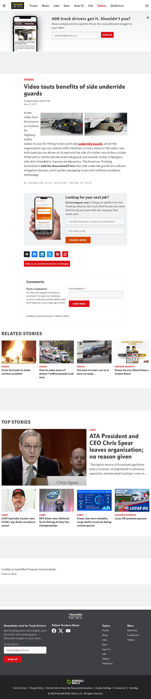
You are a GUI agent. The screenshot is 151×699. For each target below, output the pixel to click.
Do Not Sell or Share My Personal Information (69, 687)
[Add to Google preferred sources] (65, 254)
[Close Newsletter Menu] (148, 17)
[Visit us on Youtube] (68, 630)
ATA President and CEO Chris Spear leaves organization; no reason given (116, 446)
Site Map (133, 687)
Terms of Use (19, 687)
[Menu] (4, 6)
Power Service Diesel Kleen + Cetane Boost (132, 372)
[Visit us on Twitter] (61, 630)
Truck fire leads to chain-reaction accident (16, 372)
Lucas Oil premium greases (131, 518)
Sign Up (107, 34)
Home (93, 430)
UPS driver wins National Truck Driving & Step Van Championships (54, 522)
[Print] (27, 254)
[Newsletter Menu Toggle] (147, 6)
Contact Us (120, 687)
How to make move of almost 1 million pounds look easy (56, 374)
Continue (79, 303)
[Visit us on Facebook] (54, 630)
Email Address (77, 288)
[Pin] (57, 254)
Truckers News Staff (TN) (37, 100)
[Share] (34, 254)
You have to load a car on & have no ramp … (93, 372)
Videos (29, 79)
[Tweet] (50, 254)
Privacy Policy (36, 687)
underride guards (90, 144)
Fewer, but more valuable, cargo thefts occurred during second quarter (94, 522)
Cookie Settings (103, 687)
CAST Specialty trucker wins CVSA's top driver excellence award (18, 522)
